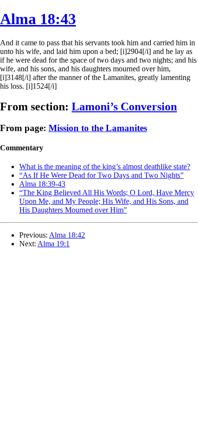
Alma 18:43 (38, 18)
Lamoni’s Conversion (124, 106)
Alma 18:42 (67, 235)
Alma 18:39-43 (42, 184)
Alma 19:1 (53, 244)
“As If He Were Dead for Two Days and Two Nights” (101, 175)
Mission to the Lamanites (98, 128)
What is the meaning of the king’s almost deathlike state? (104, 166)
